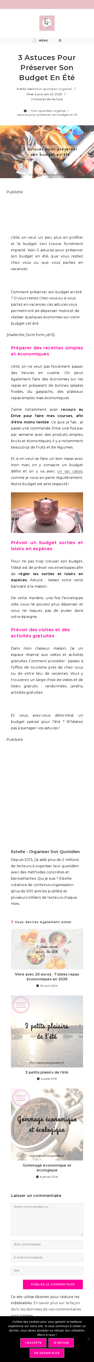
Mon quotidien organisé (53, 89)
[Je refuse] (88, 1339)
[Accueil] (25, 110)
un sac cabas (69, 471)
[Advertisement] (47, 212)
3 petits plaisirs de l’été (46, 1072)
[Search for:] (60, 40)
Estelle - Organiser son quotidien (45, 851)
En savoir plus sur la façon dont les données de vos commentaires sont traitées (46, 1309)
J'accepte (33, 1342)
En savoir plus (47, 1353)
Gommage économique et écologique (47, 1167)
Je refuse (61, 1342)
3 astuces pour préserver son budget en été (47, 114)
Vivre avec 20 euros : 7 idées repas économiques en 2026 (47, 976)
